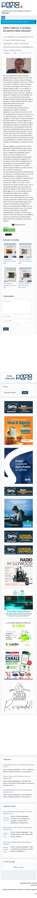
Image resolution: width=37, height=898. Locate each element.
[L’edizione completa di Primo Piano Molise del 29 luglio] (25, 250)
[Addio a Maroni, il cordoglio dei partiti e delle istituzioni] (18, 65)
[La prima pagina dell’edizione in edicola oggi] (10, 250)
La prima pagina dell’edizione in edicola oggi (9, 261)
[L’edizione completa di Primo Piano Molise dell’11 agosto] (25, 275)
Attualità (7, 53)
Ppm (15, 53)
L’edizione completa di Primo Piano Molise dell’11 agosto (24, 285)
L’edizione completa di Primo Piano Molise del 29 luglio (25, 261)
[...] (32, 772)
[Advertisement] (18, 353)
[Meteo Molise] (18, 867)
